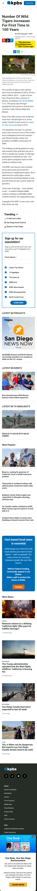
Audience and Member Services (14, 829)
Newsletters (8, 793)
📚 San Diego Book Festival (15, 223)
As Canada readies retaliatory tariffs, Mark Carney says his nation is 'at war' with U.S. (18, 508)
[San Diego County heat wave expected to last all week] (18, 692)
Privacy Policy (8, 812)
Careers (6, 797)
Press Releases (9, 808)
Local (3, 742)
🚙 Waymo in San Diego (13, 227)
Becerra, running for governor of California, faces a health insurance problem (16, 474)
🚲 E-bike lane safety (12, 218)
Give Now (29, 3)
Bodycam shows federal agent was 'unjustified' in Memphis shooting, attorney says (16, 497)
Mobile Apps (8, 804)
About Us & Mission (10, 789)
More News (7, 597)
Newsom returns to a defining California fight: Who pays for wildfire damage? (17, 626)
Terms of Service (9, 819)
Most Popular (8, 445)
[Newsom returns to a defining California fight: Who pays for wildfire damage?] (18, 609)
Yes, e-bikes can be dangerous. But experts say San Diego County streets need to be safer (17, 747)
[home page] (14, 3)
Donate (18, 587)
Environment (5, 661)
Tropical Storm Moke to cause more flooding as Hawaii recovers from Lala (18, 519)
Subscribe (18, 303)
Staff (5, 815)
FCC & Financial (9, 800)
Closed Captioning (10, 832)
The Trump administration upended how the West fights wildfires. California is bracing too (17, 668)
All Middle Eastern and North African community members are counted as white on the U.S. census (17, 357)
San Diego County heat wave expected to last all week (16, 708)
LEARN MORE (18, 884)
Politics (4, 621)
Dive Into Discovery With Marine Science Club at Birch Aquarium (15, 396)
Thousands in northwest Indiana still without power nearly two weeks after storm (17, 485)
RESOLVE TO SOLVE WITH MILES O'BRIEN (15, 435)
